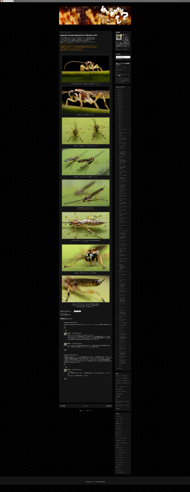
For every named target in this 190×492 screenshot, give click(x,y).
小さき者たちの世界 (120, 391)
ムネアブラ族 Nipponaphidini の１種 (122, 337)
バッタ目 (118, 455)
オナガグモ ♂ (122, 277)
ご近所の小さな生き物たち (122, 380)
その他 (117, 469)
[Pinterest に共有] (80, 311)
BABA (68, 333)
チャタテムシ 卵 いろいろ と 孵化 (122, 214)
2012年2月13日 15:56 (77, 343)
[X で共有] (77, 311)
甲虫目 (117, 426)
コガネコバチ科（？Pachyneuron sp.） (122, 195)
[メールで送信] (74, 311)
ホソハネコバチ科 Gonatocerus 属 (122, 347)
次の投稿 (62, 406)
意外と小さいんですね (121, 67)
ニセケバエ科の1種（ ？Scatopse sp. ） (122, 260)
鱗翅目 (117, 423)
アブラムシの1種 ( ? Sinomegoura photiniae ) (122, 177)
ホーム (86, 406)
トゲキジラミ (122, 344)
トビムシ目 (118, 450)
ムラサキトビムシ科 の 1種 (122, 333)
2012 (119, 105)
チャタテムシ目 (119, 452)
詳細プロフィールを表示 (121, 49)
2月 (120, 127)
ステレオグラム (119, 438)
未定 (117, 399)
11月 (120, 109)
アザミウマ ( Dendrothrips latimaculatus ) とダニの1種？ (122, 162)
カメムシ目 (118, 418)
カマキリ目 (118, 462)
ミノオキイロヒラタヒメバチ (122, 325)
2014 (119, 101)
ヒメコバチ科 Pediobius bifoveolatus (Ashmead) (122, 299)
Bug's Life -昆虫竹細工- (122, 375)
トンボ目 (118, 464)
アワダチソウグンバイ (122, 272)
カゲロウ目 (118, 459)
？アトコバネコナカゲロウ (122, 341)
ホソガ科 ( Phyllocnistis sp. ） (122, 255)
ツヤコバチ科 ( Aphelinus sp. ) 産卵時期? (122, 153)
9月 (120, 113)
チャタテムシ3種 (122, 230)
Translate (127, 58)
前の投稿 (108, 406)
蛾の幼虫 (121, 135)
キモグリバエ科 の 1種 (122, 320)
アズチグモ (121, 228)
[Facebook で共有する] (79, 311)
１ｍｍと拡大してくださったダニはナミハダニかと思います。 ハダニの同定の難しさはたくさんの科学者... (123, 80)
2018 (119, 93)
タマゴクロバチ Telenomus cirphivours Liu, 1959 (122, 285)
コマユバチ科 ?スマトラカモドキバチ (122, 245)
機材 (117, 467)
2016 (119, 97)
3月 (120, 125)
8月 (120, 115)
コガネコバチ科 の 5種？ (122, 357)
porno (117, 72)
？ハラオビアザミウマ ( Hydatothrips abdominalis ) (122, 312)
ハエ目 (117, 421)
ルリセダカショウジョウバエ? (122, 222)
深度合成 (118, 428)
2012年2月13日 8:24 (73, 322)
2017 (119, 95)
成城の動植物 (119, 394)
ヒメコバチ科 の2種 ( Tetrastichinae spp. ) (122, 250)
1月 (120, 365)
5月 (120, 121)
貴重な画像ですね (120, 69)
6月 (120, 119)
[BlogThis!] (76, 311)
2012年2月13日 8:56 (76, 333)
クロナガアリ (122, 331)
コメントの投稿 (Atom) (87, 410)
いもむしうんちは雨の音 (121, 378)
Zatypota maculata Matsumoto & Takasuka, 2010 (122, 267)
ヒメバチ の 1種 (122, 322)
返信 (65, 327)
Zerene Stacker (119, 472)
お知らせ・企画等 (120, 442)
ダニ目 (117, 435)
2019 (119, 91)
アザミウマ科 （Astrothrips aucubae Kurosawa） (122, 186)
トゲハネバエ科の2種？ (122, 218)
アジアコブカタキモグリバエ (122, 143)
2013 (119, 103)
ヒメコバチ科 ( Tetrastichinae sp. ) (122, 203)
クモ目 (117, 430)
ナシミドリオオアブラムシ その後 (122, 172)
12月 (120, 107)
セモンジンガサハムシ (122, 307)
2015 (119, 99)
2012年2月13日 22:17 (77, 369)
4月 (120, 123)
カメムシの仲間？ (122, 295)
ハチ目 (65, 313)
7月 (120, 117)
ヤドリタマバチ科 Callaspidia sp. (122, 139)
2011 (119, 368)
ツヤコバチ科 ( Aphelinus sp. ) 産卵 (122, 167)
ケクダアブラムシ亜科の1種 (122, 233)
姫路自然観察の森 (67, 314)
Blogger (103, 481)
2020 (119, 89)
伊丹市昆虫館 (119, 389)
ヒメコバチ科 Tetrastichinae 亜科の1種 (122, 353)
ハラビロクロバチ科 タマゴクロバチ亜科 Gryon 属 (122, 361)
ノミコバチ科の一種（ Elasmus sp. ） (122, 147)
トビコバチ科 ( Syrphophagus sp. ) (122, 237)
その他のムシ (119, 440)
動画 (117, 433)
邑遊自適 (118, 408)
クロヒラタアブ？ (122, 328)
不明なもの (118, 447)
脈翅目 (117, 445)
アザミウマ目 (119, 457)
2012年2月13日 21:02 (73, 355)
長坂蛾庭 (118, 396)
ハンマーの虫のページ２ (121, 386)
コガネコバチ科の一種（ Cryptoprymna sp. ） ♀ (122, 290)
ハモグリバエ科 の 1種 (122, 190)
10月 (120, 111)
